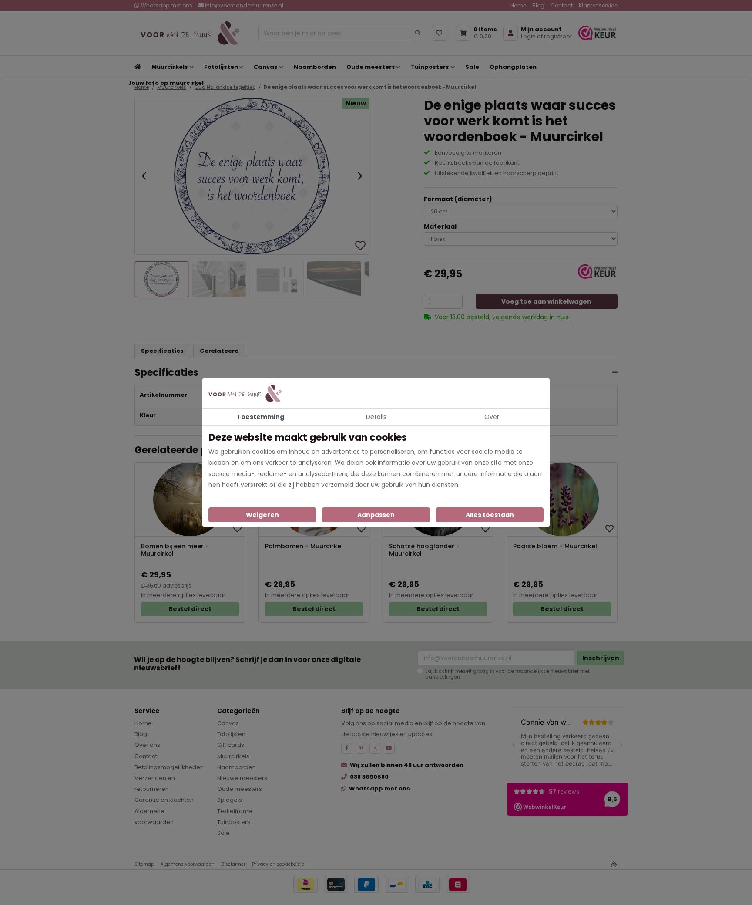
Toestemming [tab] (260, 416)
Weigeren (262, 514)
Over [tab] (491, 416)
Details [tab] (376, 416)
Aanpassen (376, 514)
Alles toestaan (490, 514)
